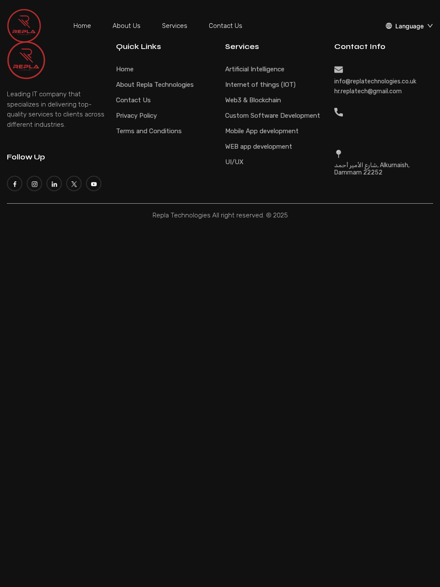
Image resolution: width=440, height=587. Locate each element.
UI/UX (234, 162)
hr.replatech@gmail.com (368, 91)
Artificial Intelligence (254, 69)
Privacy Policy (136, 115)
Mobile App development (262, 131)
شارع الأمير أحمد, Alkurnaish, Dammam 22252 (371, 169)
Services (174, 26)
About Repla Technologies (155, 85)
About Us (127, 26)
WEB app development (258, 146)
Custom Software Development (272, 115)
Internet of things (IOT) (260, 85)
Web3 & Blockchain (253, 100)
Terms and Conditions (149, 131)
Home (82, 26)
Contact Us (225, 26)
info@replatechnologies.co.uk (375, 81)
